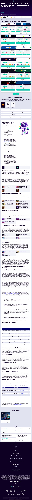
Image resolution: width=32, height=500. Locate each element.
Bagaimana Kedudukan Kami (16, 470)
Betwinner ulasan (23, 79)
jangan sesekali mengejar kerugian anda (8, 358)
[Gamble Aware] (14, 494)
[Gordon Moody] (23, 491)
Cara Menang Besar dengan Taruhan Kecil (16, 458)
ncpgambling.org (22, 390)
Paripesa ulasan (23, 67)
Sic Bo (16, 449)
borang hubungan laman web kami (18, 404)
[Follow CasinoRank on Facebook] (11, 481)
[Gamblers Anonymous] (11, 491)
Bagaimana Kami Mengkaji (16, 469)
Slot (15, 450)
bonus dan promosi (6, 141)
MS (15, 483)
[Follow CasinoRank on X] (15, 481)
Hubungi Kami (16, 467)
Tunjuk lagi (15, 94)
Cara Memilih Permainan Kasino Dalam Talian (16, 457)
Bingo (16, 446)
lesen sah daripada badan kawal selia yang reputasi (12, 293)
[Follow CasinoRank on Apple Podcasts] (20, 481)
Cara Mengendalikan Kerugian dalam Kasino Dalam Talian (15, 461)
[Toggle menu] (1, 1)
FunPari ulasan (23, 44)
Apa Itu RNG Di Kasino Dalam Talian (16, 459)
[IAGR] (7, 491)
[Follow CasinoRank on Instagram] (13, 481)
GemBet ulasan (8, 79)
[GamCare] (16, 491)
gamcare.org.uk (22, 393)
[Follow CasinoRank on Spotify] (18, 481)
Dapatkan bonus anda (8, 31)
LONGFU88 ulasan (8, 32)
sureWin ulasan (8, 67)
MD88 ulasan (8, 44)
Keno (16, 447)
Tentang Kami (16, 466)
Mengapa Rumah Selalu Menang (16, 455)
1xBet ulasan (23, 32)
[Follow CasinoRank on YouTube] (17, 481)
